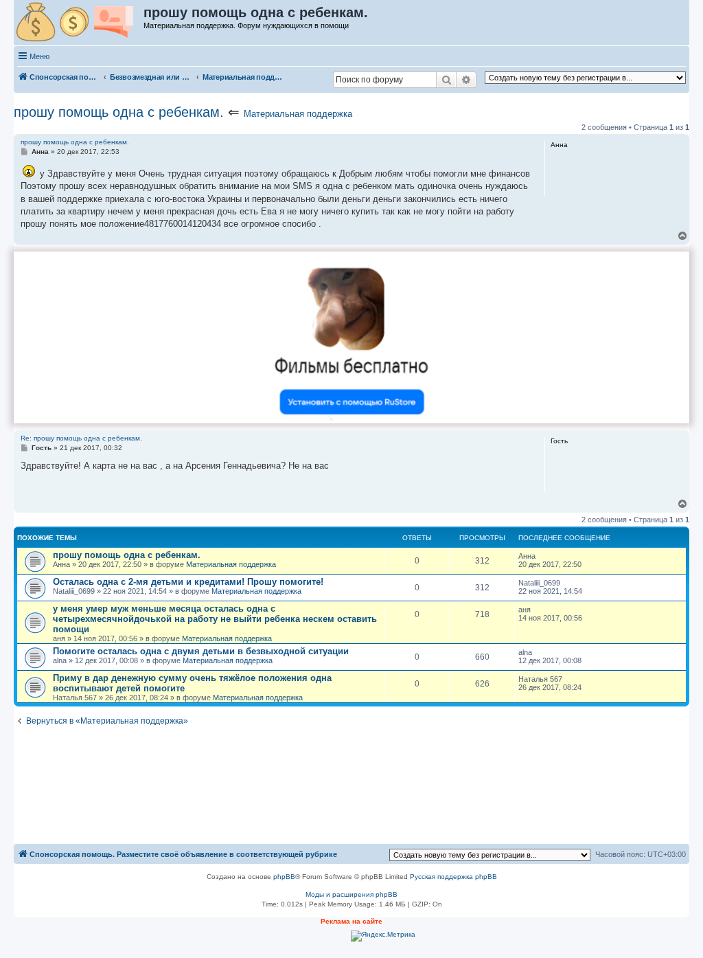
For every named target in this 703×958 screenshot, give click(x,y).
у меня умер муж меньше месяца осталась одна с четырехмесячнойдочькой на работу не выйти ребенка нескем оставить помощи (215, 618)
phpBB (284, 876)
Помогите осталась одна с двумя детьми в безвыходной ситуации (201, 651)
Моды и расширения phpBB (351, 894)
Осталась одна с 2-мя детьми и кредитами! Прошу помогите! (188, 582)
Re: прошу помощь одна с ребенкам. (81, 438)
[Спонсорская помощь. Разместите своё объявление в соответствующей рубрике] (79, 22)
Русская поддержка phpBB (453, 876)
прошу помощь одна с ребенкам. (119, 112)
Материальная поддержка (298, 114)
